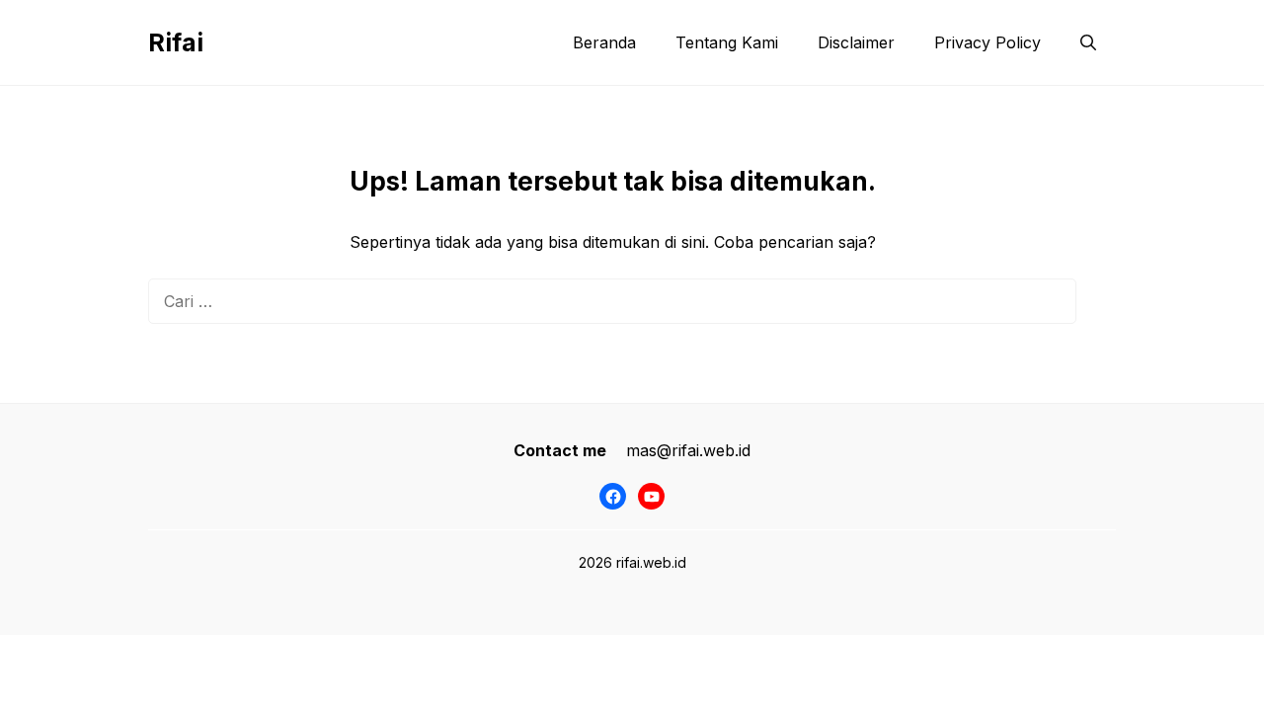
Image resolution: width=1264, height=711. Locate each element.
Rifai (175, 42)
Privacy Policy (987, 42)
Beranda (604, 42)
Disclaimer (856, 42)
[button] (1088, 42)
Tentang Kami (726, 42)
